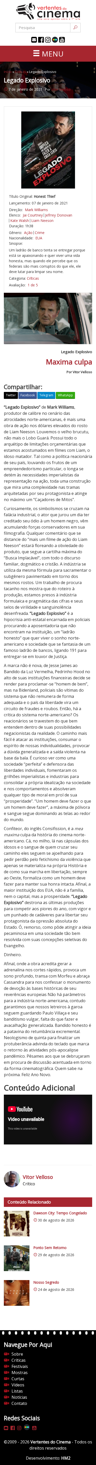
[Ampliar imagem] (48, 150)
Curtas (18, 1379)
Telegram (46, 395)
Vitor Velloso (61, 89)
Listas (17, 1391)
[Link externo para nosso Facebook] (41, 39)
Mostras (20, 1372)
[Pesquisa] (75, 27)
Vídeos (18, 1385)
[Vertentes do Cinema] (48, 11)
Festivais (20, 1366)
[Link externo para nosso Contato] (34, 39)
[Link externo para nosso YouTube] (62, 39)
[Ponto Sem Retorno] (16, 1258)
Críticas (20, 71)
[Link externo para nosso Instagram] (48, 39)
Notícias (19, 1397)
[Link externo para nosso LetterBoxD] (55, 40)
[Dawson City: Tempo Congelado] (16, 1223)
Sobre (17, 1354)
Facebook (27, 395)
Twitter (11, 395)
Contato (19, 1403)
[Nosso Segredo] (16, 1293)
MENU (51, 54)
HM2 (65, 1458)
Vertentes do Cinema (50, 1442)
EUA (38, 238)
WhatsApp (65, 395)
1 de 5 (33, 285)
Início (8, 71)
